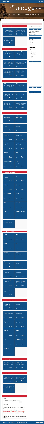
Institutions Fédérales (8, 49)
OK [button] (39, 422)
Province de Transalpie (9, 113)
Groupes (5, 81)
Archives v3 (31, 57)
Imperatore (12, 409)
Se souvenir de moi (15, 401)
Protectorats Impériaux (9, 359)
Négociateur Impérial (17, 409)
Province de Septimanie (9, 300)
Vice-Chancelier (5, 410)
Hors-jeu (5, 373)
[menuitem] (8, 1)
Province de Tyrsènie (8, 231)
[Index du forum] (22, 8)
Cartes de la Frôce (32, 49)
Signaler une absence (33, 52)
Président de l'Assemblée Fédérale (8, 411)
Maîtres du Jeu (8, 409)
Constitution (31, 44)
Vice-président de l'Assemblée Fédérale (18, 411)
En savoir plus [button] (25, 422)
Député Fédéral (12, 412)
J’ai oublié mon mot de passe (7, 401)
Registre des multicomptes (33, 54)
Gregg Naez (6, 417)
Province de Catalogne (9, 172)
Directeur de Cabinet (16, 410)
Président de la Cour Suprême (19, 412)
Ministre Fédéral (10, 410)
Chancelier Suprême (23, 409)
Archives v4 (31, 58)
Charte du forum (32, 40)
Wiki (30, 41)
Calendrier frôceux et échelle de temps (35, 48)
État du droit (31, 45)
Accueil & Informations (9, 26)
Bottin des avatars (32, 53)
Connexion (4, 398)
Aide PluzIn (31, 42)
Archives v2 (31, 56)
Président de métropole (6, 412)
